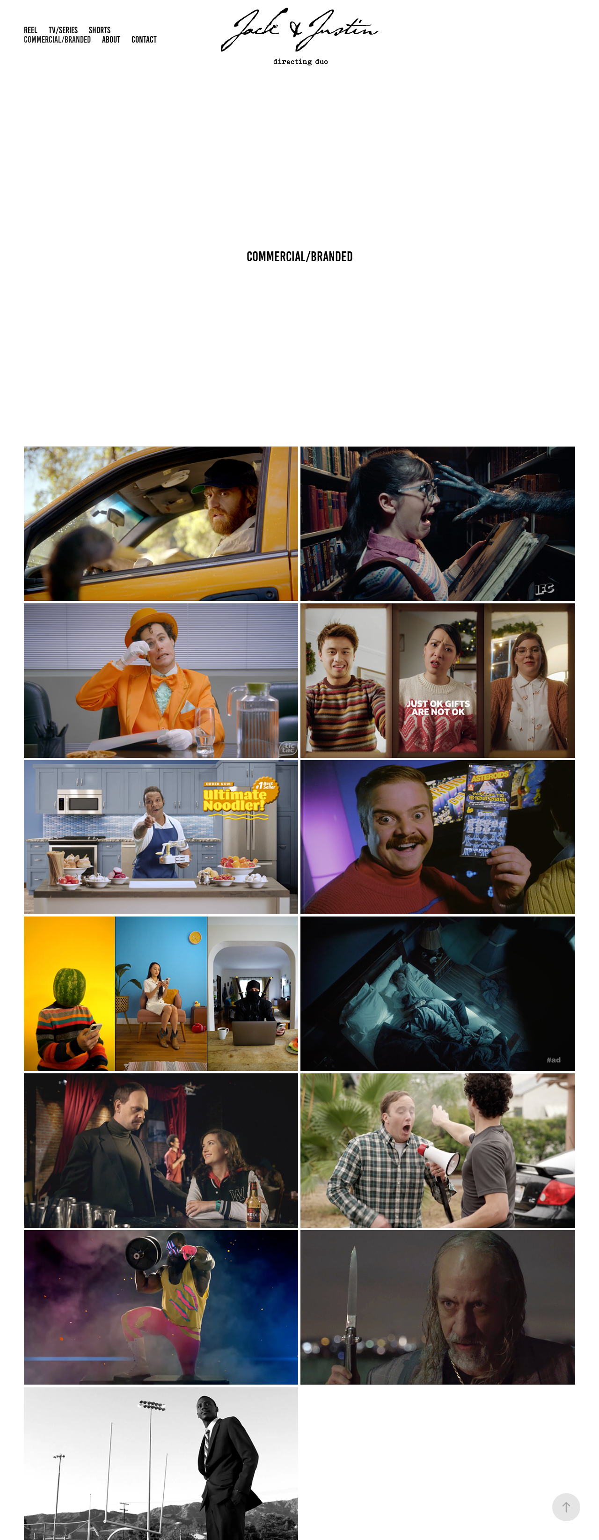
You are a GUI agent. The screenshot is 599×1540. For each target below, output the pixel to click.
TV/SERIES (63, 30)
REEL (30, 30)
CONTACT (144, 39)
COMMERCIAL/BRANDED (57, 39)
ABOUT (111, 39)
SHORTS (99, 30)
